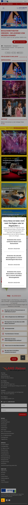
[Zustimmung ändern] (3, 500)
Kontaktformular (7, 234)
